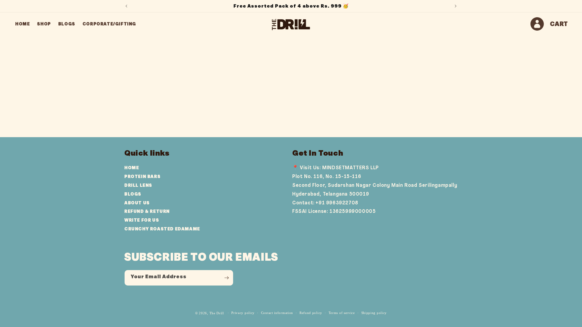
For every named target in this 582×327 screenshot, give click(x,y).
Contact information (277, 313)
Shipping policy (374, 313)
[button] (559, 24)
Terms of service (342, 313)
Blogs (132, 194)
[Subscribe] (226, 278)
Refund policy (310, 313)
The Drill (216, 313)
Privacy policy (243, 313)
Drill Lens (138, 185)
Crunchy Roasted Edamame (162, 229)
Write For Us (141, 220)
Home (131, 167)
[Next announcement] (455, 6)
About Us (137, 203)
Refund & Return (147, 211)
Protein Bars (142, 176)
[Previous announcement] (126, 6)
